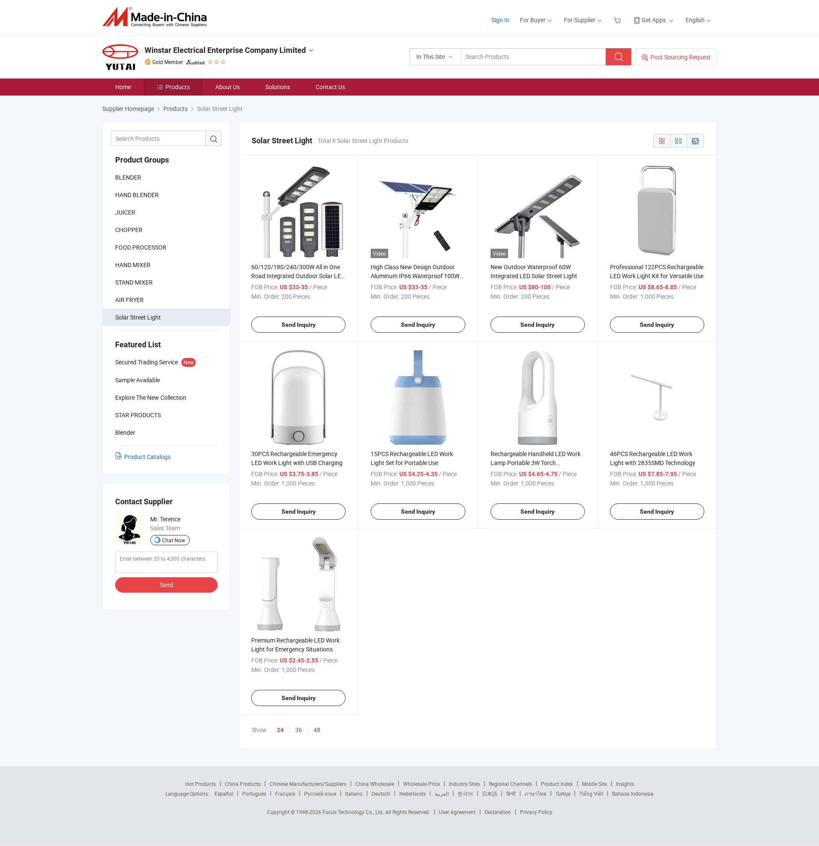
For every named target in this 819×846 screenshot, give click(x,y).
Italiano (354, 793)
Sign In (500, 20)
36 (298, 730)
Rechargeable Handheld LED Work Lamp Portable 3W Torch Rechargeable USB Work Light (536, 463)
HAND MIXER (133, 265)
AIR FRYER (129, 300)
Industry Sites (464, 783)
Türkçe (562, 793)
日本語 (489, 793)
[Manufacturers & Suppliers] (157, 17)
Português (254, 793)
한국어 (465, 793)
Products (178, 87)
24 (280, 730)
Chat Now (173, 540)
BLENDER (128, 177)
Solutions (277, 87)
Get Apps (653, 20)
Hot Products (200, 783)
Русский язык (320, 793)
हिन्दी (511, 793)
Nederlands (412, 793)
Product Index (557, 783)
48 (317, 730)
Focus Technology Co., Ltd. (353, 811)
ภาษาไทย (535, 793)
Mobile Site (594, 783)
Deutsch (381, 793)
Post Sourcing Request (681, 57)
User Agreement (457, 811)
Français (285, 793)
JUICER (125, 212)
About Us (227, 87)
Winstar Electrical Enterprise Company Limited (225, 50)
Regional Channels (510, 783)
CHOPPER (128, 230)
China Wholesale (374, 783)
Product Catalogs (147, 457)
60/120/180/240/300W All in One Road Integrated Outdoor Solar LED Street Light (298, 276)
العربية (442, 793)
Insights (625, 783)
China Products (243, 783)
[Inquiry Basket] (618, 20)
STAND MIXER (134, 282)
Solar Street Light (138, 317)
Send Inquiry (299, 324)
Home (123, 87)
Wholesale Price (421, 783)
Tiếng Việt (591, 793)
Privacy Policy (536, 811)
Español (224, 793)
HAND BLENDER (137, 195)
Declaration (498, 811)
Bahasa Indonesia (632, 793)
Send (166, 585)
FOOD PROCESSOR (140, 247)
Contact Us (330, 87)
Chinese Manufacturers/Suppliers (308, 783)
